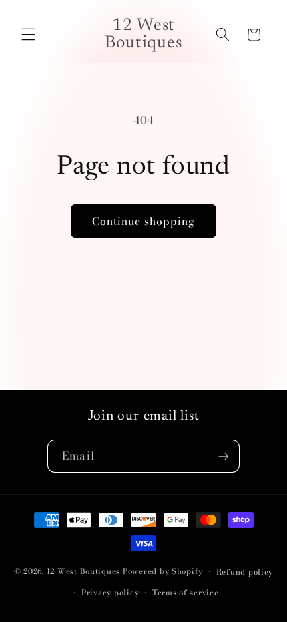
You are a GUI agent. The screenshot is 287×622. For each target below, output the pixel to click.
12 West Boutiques (84, 572)
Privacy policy (110, 593)
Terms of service (185, 593)
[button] (28, 34)
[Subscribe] (223, 456)
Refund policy (245, 572)
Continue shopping (144, 221)
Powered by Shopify (163, 572)
